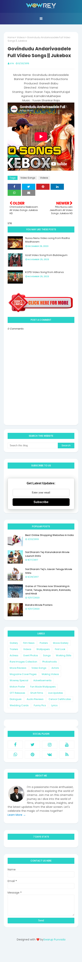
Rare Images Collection (23, 661)
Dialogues (16, 699)
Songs (47, 655)
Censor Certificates (60, 699)
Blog (49, 953)
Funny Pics (40, 705)
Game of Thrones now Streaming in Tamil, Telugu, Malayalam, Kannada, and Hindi (48, 589)
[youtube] (66, 745)
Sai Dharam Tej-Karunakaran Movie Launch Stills (47, 554)
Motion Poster (17, 686)
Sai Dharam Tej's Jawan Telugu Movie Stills (48, 571)
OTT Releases (17, 692)
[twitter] (32, 745)
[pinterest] (32, 754)
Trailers (14, 649)
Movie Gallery (60, 643)
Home (11, 37)
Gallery (14, 643)
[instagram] (49, 745)
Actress (14, 655)
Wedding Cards (19, 705)
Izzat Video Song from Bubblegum (46, 255)
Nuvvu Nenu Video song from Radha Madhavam (47, 240)
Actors (55, 668)
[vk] (49, 754)
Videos (21, 37)
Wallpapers (43, 649)
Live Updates (55, 692)
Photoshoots (49, 661)
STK (12, 63)
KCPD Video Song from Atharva (44, 272)
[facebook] (15, 745)
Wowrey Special (19, 680)
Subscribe (41, 502)
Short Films (36, 692)
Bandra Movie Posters (38, 605)
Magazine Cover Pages (23, 674)
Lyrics (54, 705)
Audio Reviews (35, 699)
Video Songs (27, 177)
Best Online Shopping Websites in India (49, 535)
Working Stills (63, 655)
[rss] (66, 754)
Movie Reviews (18, 668)
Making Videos (50, 674)
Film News (29, 643)
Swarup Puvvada (54, 939)
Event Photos (30, 655)
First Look (60, 649)
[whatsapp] (15, 754)
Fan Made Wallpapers (43, 686)
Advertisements (42, 680)
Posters (44, 643)
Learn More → (17, 815)
